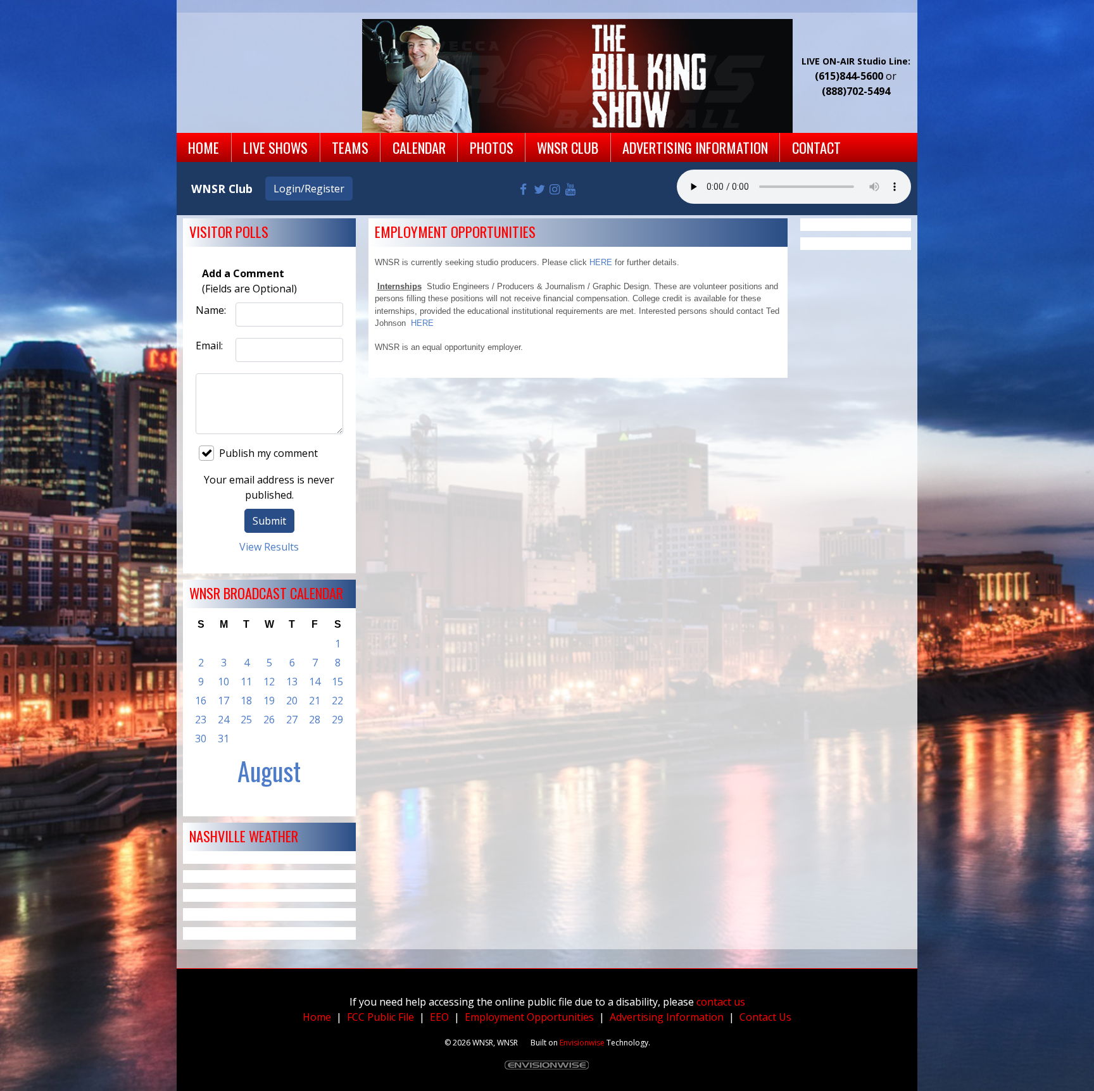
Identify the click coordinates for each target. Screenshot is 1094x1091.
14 (314, 682)
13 (292, 682)
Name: (211, 310)
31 (223, 738)
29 (337, 719)
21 (314, 701)
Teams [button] (350, 147)
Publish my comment (268, 453)
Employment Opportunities (529, 1017)
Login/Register (309, 189)
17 (223, 701)
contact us (720, 1002)
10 (223, 682)
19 (269, 701)
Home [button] (203, 147)
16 (200, 701)
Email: (209, 345)
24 (223, 719)
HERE (600, 262)
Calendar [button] (419, 147)
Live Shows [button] (275, 147)
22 (337, 701)
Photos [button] (491, 147)
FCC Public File (380, 1017)
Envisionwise (582, 1042)
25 (246, 719)
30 (200, 738)
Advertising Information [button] (695, 147)
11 (246, 682)
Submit (269, 521)
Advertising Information (667, 1017)
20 (292, 701)
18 (246, 701)
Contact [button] (816, 147)
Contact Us (765, 1017)
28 (314, 719)
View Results (269, 547)
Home (317, 1017)
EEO (439, 1017)
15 (337, 682)
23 (200, 719)
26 (269, 719)
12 (269, 682)
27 (292, 719)
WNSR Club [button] (567, 147)
